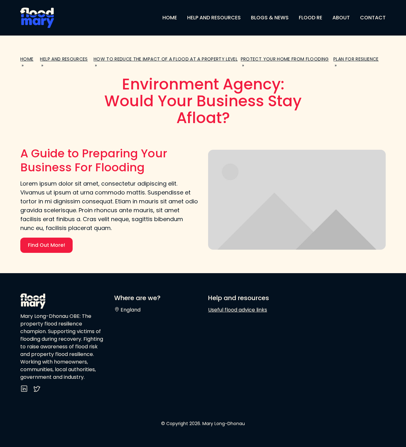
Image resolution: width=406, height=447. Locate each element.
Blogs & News (270, 17)
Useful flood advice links (237, 309)
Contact (373, 17)
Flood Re (310, 17)
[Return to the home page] (50, 18)
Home (169, 17)
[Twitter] (37, 390)
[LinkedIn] (24, 390)
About (341, 17)
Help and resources (214, 17)
